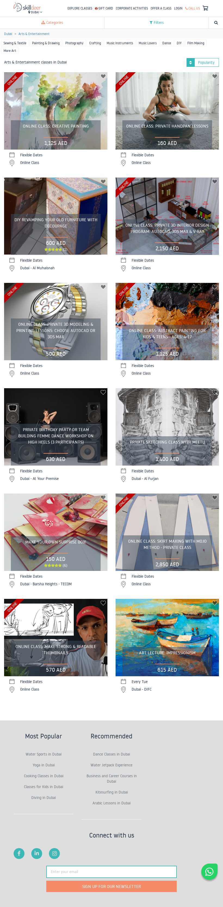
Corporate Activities (132, 8)
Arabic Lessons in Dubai (111, 803)
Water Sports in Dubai (43, 754)
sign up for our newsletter (111, 886)
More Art (10, 51)
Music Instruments (120, 43)
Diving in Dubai (43, 797)
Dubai (35, 12)
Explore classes (79, 8)
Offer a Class (161, 8)
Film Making (195, 43)
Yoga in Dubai (44, 765)
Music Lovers (148, 43)
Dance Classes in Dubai (111, 754)
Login (178, 8)
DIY (179, 43)
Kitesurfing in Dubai (111, 792)
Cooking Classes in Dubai (43, 775)
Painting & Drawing (46, 43)
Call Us (194, 8)
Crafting (95, 43)
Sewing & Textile (15, 43)
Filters (158, 22)
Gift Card (105, 8)
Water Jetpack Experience (111, 765)
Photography (74, 43)
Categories (54, 22)
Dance (166, 43)
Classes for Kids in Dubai (43, 786)
